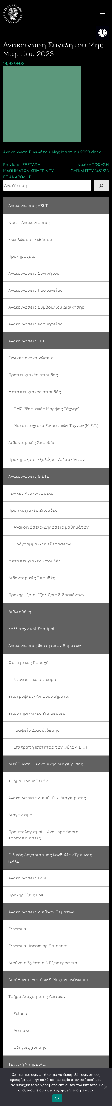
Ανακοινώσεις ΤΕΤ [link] (26, 340)
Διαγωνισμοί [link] (21, 814)
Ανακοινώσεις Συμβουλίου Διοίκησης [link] (46, 307)
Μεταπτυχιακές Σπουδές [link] (34, 560)
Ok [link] (57, 1098)
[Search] (101, 185)
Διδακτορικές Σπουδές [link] (31, 442)
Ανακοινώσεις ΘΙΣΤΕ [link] (28, 476)
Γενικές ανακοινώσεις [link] (30, 357)
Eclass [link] (20, 1013)
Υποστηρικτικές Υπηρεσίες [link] (36, 713)
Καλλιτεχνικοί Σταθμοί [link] (31, 628)
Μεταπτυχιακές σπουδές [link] (34, 391)
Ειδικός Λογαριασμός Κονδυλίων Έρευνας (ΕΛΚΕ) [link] (50, 857)
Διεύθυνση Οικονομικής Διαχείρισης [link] (45, 764)
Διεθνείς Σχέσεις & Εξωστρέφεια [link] (42, 962)
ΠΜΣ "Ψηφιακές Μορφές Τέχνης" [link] (46, 408)
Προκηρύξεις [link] (21, 256)
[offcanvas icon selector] (102, 14)
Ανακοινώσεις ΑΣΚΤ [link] (28, 205)
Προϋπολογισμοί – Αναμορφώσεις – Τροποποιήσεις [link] (45, 834)
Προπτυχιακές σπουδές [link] (33, 374)
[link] (102, 33)
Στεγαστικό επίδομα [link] (35, 679)
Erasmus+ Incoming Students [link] (37, 945)
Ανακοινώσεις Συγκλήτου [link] (33, 273)
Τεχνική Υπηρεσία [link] (27, 1064)
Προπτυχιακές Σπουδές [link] (33, 510)
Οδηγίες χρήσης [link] (30, 1047)
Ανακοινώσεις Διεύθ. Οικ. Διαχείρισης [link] (47, 797)
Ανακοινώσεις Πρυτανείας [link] (35, 290)
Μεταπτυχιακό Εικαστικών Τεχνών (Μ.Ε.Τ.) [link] (56, 425)
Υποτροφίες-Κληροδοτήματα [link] (38, 696)
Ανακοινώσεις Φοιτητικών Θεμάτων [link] (44, 645)
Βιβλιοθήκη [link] (19, 611)
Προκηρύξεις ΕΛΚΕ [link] (27, 895)
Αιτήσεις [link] (23, 1030)
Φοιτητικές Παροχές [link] (29, 662)
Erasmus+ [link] (18, 928)
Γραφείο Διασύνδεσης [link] (36, 730)
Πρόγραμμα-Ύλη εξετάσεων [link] (42, 544)
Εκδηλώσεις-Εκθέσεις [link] (30, 239)
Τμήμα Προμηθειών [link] (28, 780)
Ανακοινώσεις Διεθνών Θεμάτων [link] (41, 911)
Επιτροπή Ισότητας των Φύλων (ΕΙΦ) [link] (50, 747)
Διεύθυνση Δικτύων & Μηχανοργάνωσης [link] (48, 979)
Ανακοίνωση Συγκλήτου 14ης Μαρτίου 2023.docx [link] (52, 151)
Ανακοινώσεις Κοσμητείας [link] (35, 324)
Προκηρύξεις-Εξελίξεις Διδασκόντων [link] (46, 459)
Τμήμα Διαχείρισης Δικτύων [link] (36, 996)
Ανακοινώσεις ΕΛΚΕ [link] (27, 878)
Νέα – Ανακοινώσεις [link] (29, 222)
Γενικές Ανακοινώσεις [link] (30, 493)
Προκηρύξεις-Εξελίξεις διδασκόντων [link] (46, 594)
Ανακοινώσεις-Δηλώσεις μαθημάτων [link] (51, 527)
